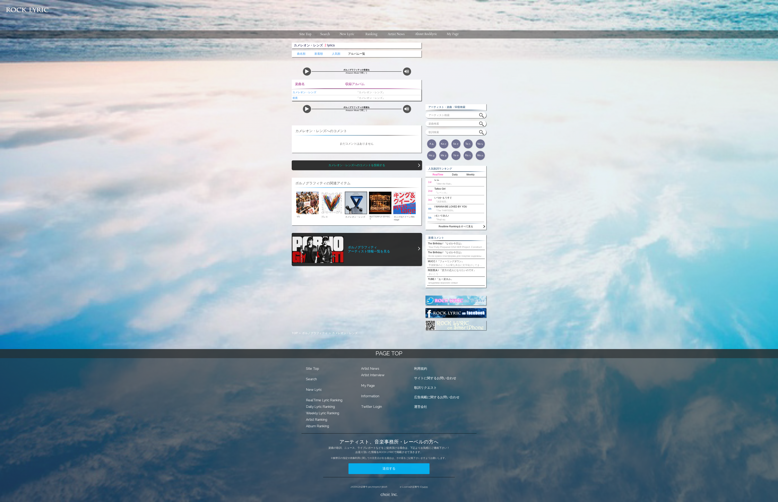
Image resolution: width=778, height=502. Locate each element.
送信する (389, 468)
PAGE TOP (389, 353)
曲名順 (301, 53)
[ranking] (371, 34)
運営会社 (420, 407)
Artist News (370, 368)
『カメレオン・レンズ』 (370, 92)
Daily (455, 174)
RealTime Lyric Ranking (324, 400)
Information (370, 396)
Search (311, 379)
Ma (444, 155)
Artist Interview (373, 375)
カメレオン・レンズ (304, 92)
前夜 (295, 97)
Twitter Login (371, 407)
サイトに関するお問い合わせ (435, 378)
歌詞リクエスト (425, 388)
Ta (468, 143)
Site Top (312, 368)
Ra (468, 155)
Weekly (470, 174)
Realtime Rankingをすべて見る (456, 226)
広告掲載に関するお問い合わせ (437, 397)
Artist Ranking (316, 420)
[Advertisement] (415, 13)
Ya (456, 155)
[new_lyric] (347, 34)
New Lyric (314, 390)
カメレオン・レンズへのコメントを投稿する (356, 165)
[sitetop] (305, 34)
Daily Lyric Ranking (320, 407)
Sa (456, 143)
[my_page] (453, 34)
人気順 (336, 53)
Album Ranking (317, 426)
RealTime (438, 174)
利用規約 (420, 369)
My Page (368, 385)
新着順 (318, 53)
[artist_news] (396, 34)
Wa (480, 155)
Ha (432, 155)
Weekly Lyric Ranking (322, 413)
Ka (444, 143)
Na (480, 143)
